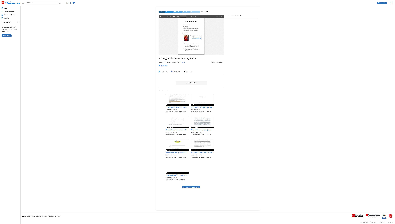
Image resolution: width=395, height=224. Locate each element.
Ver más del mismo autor (191, 187)
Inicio (5, 8)
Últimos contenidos (10, 15)
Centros (6, 18)
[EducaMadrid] (373, 217)
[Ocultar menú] (23, 2)
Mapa (373, 222)
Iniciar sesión (382, 3)
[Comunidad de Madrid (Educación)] (357, 217)
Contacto (390, 222)
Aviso (382, 222)
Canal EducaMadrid (10, 11)
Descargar (164, 65)
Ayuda (58, 216)
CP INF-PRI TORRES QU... (177, 11)
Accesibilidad (364, 222)
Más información (191, 83)
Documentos (194, 11)
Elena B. (185, 11)
